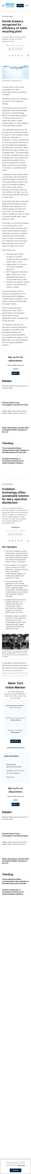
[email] (22, 55)
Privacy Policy (21, 1165)
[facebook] (9, 55)
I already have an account (16, 747)
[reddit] (18, 55)
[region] (15, 1166)
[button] (3, 5)
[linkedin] (12, 55)
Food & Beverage (7, 16)
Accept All (15, 1170)
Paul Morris (15, 527)
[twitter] (15, 55)
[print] (28, 55)
